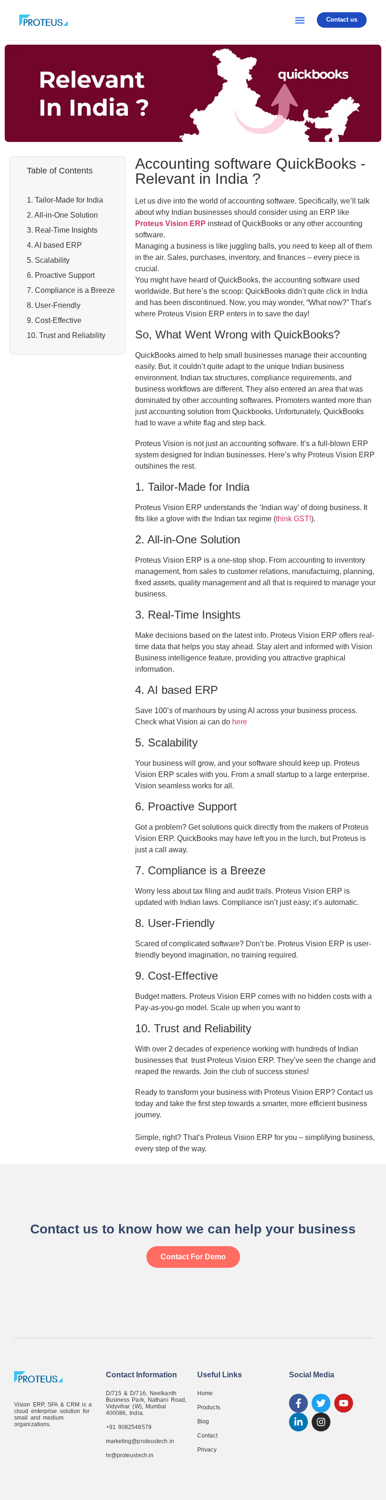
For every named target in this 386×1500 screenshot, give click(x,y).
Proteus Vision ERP (170, 224)
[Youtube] (343, 1403)
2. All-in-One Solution (62, 215)
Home (205, 1393)
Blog (203, 1421)
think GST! (293, 519)
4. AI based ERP (54, 245)
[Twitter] (321, 1403)
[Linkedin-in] (298, 1422)
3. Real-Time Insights (62, 230)
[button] (299, 20)
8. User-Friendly (53, 305)
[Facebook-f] (298, 1403)
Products (208, 1407)
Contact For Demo (193, 1257)
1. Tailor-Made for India (65, 200)
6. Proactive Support (61, 275)
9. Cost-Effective (54, 320)
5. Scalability (48, 260)
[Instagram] (321, 1422)
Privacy (207, 1449)
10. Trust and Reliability (66, 335)
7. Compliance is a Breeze (71, 290)
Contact (207, 1435)
